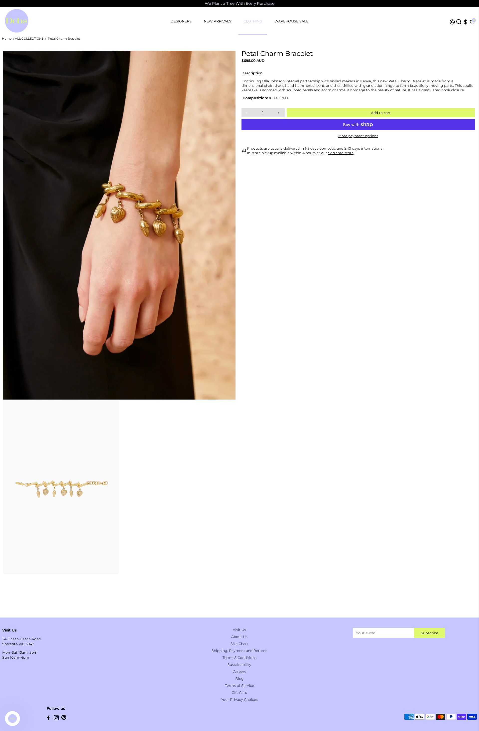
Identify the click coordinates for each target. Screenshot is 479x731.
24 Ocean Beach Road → (295, 3)
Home (6, 38)
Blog (239, 679)
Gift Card (239, 693)
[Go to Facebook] (48, 718)
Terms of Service (239, 686)
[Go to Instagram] (56, 718)
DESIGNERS (181, 21)
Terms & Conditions (239, 658)
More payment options (358, 136)
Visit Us (239, 630)
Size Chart (239, 644)
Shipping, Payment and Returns (239, 651)
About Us (239, 637)
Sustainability (239, 665)
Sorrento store (341, 153)
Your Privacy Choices (239, 700)
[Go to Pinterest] (63, 718)
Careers (239, 672)
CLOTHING (252, 21)
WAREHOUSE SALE (291, 21)
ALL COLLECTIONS (29, 38)
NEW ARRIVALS (217, 21)
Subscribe (429, 633)
